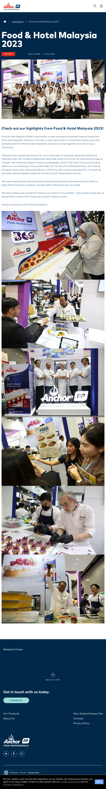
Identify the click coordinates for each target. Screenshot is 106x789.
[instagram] (21, 753)
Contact (78, 718)
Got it (99, 782)
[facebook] (14, 753)
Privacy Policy (81, 723)
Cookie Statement (70, 782)
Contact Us (16, 700)
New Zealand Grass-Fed (88, 714)
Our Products (11, 714)
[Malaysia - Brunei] (5, 22)
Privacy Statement (13, 784)
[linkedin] (6, 753)
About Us (9, 718)
